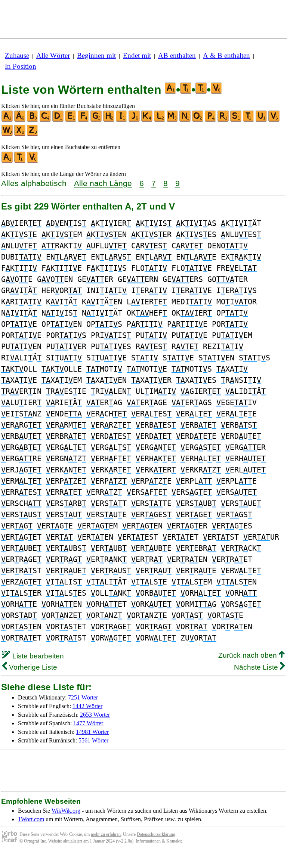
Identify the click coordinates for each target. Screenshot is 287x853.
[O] (198, 120)
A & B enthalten (226, 55)
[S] (236, 120)
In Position (20, 66)
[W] (7, 134)
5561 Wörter (93, 740)
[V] (274, 120)
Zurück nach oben (248, 655)
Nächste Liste (257, 667)
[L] (160, 120)
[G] (96, 120)
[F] (83, 120)
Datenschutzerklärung (156, 834)
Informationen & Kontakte (159, 841)
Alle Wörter (53, 55)
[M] (172, 120)
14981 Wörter (92, 732)
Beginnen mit (96, 55)
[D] (58, 120)
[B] (33, 120)
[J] (134, 120)
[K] (147, 120)
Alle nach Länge (103, 183)
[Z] (33, 134)
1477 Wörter (88, 723)
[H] (109, 120)
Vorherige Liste (32, 667)
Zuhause (17, 55)
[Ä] (20, 120)
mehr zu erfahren (106, 834)
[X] (20, 134)
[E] (71, 120)
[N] (185, 120)
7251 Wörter (83, 697)
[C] (45, 120)
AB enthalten (177, 55)
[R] (223, 120)
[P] (210, 120)
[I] (121, 120)
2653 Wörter (95, 714)
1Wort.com (31, 819)
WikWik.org (66, 810)
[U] (261, 120)
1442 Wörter (87, 706)
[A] (7, 120)
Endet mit (137, 55)
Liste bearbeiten (37, 656)
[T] (249, 120)
